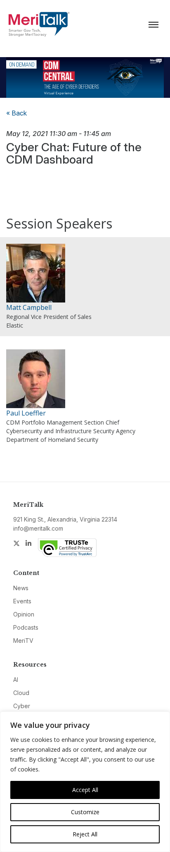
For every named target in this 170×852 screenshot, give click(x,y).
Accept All (85, 790)
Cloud (21, 692)
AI (15, 679)
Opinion (23, 614)
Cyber (21, 705)
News (20, 587)
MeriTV (23, 640)
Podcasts (25, 627)
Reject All (85, 834)
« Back (16, 113)
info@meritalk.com (38, 528)
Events (22, 601)
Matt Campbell (29, 307)
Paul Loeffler (26, 413)
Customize (85, 812)
